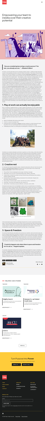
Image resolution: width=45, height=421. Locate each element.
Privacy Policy (17, 416)
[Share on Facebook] (42, 264)
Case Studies (5, 384)
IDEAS (3, 386)
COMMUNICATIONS (20, 386)
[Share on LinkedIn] (37, 264)
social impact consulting (31, 74)
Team (3, 382)
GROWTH (18, 388)
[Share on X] (40, 264)
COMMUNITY (33, 389)
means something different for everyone (26, 112)
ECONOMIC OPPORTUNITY (33, 387)
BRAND (18, 384)
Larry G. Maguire (13, 235)
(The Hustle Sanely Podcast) (12, 168)
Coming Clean (10, 251)
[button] (42, 2)
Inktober (19, 123)
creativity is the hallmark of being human (22, 79)
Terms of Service (24, 416)
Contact (4, 388)
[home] (4, 2)
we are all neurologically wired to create (16, 86)
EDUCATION (33, 384)
